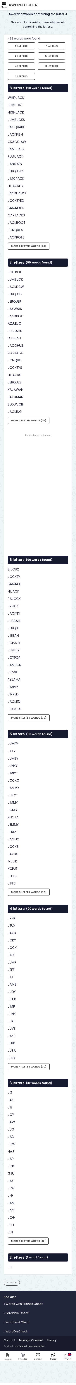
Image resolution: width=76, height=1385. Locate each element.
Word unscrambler (32, 1346)
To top (13, 1282)
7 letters (51, 45)
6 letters (21, 56)
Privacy (51, 1340)
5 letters (51, 56)
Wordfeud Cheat (18, 1322)
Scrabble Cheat (17, 1313)
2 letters (21, 76)
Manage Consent (31, 1340)
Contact (9, 1340)
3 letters (51, 66)
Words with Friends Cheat (24, 1304)
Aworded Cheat (24, 5)
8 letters (21, 45)
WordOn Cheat (16, 1331)
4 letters (21, 66)
